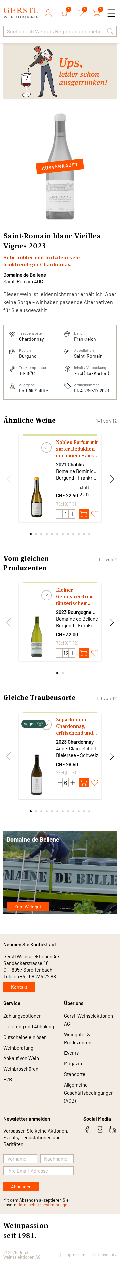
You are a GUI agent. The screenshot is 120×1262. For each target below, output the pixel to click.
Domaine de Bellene (24, 275)
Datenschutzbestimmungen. (44, 1204)
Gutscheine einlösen (25, 1037)
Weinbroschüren (20, 1069)
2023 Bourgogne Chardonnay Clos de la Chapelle (77, 612)
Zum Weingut (27, 906)
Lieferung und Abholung (28, 1026)
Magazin (73, 1063)
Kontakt (19, 987)
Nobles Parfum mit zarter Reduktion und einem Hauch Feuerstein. (77, 449)
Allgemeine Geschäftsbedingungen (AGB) (89, 1093)
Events (71, 1053)
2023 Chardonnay (75, 742)
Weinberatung (18, 1048)
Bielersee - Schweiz (77, 755)
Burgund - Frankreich (77, 478)
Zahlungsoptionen (22, 1016)
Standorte (74, 1074)
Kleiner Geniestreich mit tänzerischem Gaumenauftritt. (75, 597)
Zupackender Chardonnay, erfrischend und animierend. (74, 726)
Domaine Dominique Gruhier (77, 471)
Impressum (74, 1254)
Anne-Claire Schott (76, 748)
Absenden (21, 1186)
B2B (7, 1079)
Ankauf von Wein (21, 1058)
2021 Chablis (70, 464)
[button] (110, 31)
